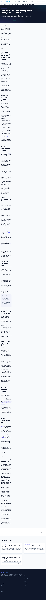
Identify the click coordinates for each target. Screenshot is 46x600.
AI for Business (26, 578)
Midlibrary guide (7, 232)
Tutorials (19, 1)
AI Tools (23, 1)
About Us (27, 1)
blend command (5, 61)
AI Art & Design (3, 8)
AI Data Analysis (26, 576)
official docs (7, 136)
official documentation (6, 394)
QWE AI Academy (6, 1)
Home (15, 1)
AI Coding (25, 575)
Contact (32, 1)
